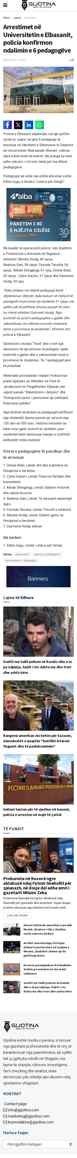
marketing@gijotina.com (28, 1116)
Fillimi (6, 17)
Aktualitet (30, 17)
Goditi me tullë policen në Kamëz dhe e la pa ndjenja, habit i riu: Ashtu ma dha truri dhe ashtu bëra (37, 667)
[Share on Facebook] (7, 125)
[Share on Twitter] (18, 125)
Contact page (15, 1104)
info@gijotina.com (23, 1110)
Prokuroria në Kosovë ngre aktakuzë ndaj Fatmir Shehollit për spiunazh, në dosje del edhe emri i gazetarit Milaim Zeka (37, 885)
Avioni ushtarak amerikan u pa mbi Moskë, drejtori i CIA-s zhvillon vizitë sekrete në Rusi (48, 929)
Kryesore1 (23, 554)
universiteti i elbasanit (21, 560)
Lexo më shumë (17, 915)
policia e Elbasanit (47, 554)
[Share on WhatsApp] (39, 125)
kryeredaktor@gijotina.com (31, 1122)
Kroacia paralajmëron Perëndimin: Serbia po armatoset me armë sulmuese (48, 969)
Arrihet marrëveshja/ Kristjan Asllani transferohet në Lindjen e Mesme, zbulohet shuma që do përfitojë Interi (46, 949)
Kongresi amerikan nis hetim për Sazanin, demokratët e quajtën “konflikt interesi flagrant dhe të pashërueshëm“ (37, 741)
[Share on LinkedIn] (29, 125)
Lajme (17, 17)
